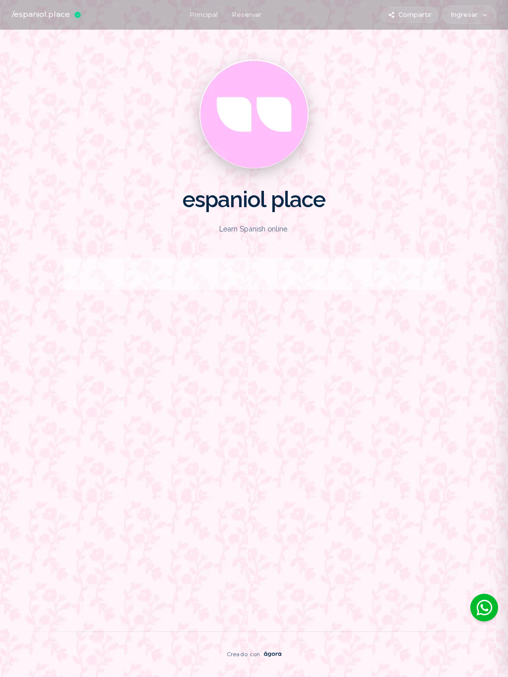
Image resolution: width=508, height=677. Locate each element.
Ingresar (464, 14)
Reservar (246, 14)
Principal (204, 14)
